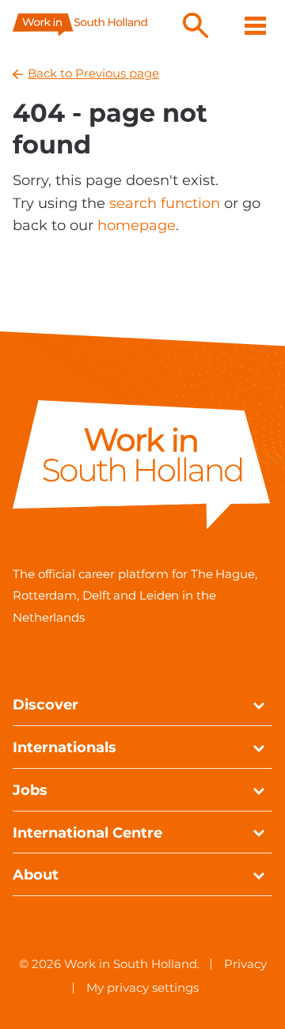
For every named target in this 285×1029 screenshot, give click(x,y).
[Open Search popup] (195, 25)
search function (164, 203)
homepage (136, 225)
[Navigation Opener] (255, 26)
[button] (259, 706)
